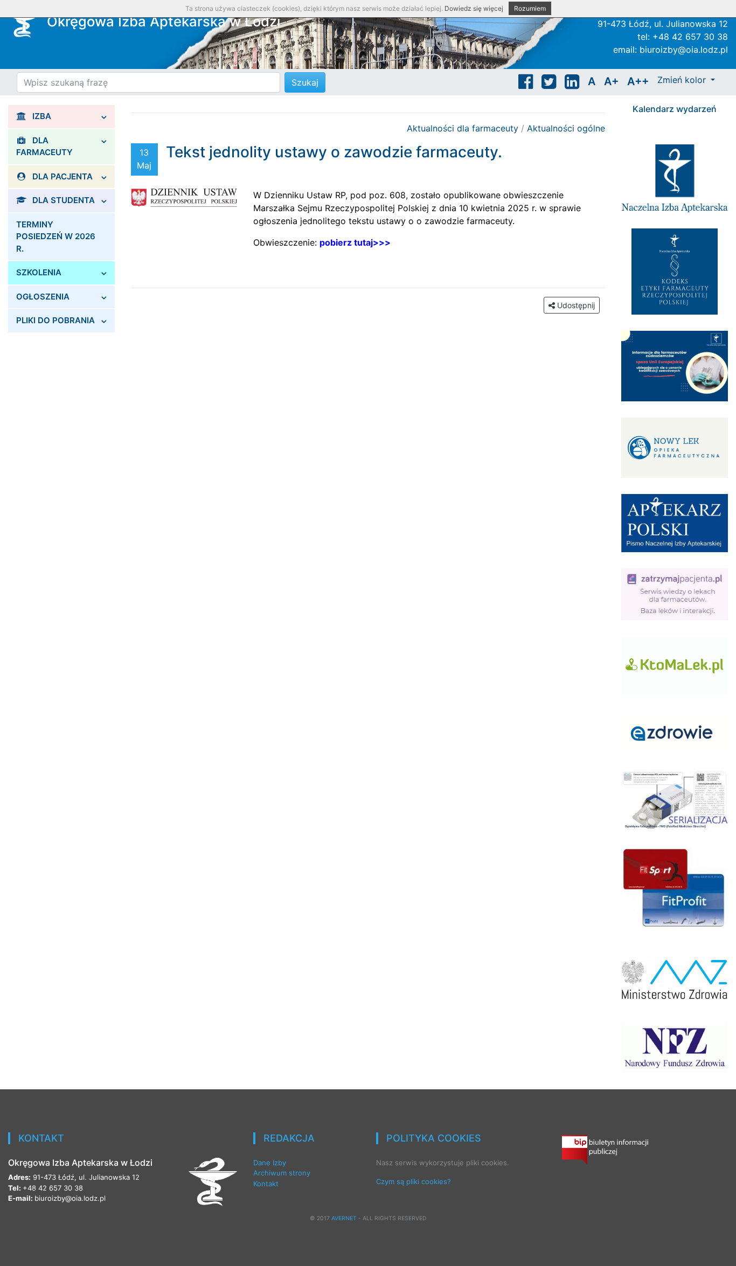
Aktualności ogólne (566, 128)
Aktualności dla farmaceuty (464, 128)
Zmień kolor (683, 79)
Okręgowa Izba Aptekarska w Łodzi (163, 21)
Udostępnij (575, 305)
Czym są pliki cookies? (413, 1181)
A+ (611, 81)
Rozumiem (530, 8)
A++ (638, 81)
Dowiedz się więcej (474, 8)
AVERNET (344, 1218)
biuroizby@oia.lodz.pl (684, 49)
